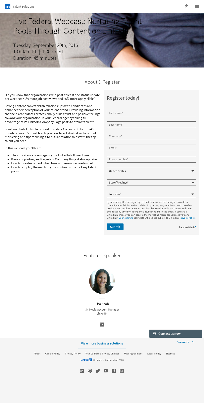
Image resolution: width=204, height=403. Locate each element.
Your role (112, 189)
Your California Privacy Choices (102, 353)
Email (110, 143)
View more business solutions (102, 343)
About (37, 353)
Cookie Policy (52, 353)
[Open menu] (196, 6)
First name (113, 108)
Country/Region (116, 166)
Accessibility (154, 353)
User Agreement (133, 353)
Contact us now (169, 333)
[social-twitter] (98, 371)
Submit (115, 226)
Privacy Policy (187, 217)
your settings (126, 217)
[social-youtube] (106, 371)
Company (112, 131)
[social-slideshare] (90, 371)
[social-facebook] (114, 371)
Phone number (115, 154)
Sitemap (170, 353)
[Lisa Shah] (102, 325)
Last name (113, 119)
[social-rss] (122, 371)
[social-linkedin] (82, 371)
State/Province (115, 177)
